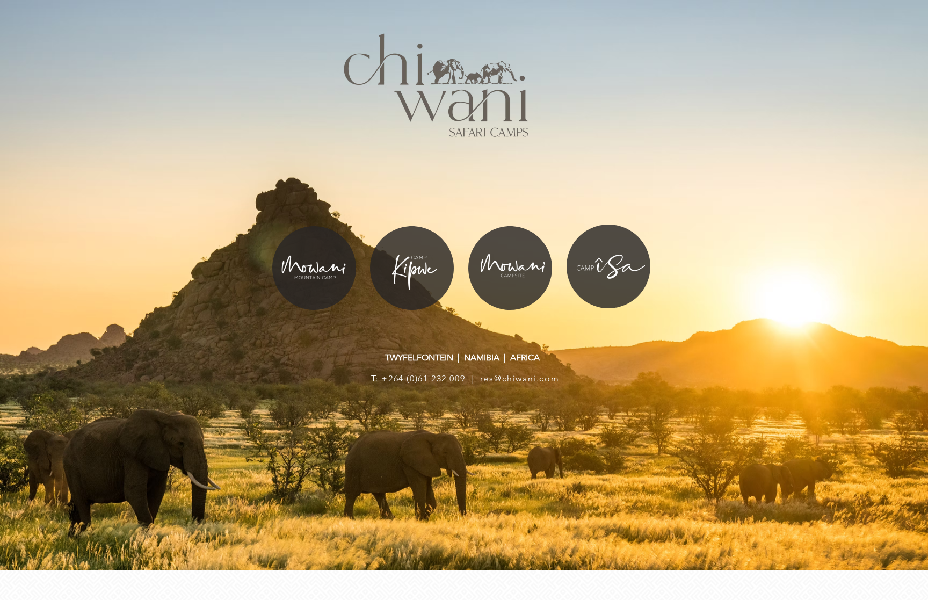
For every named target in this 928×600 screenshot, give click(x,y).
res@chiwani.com (519, 378)
